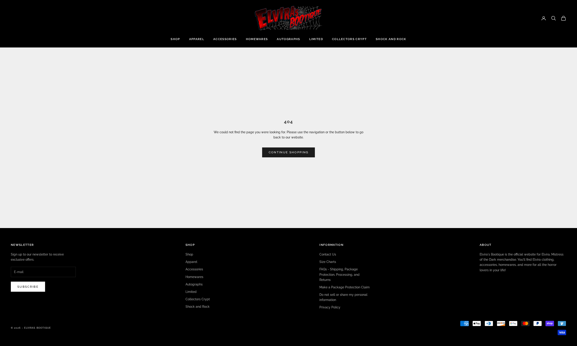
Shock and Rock (391, 39)
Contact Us (327, 254)
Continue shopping (289, 152)
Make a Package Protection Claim (344, 287)
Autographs (288, 39)
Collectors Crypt (349, 39)
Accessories (225, 39)
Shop (175, 39)
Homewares (257, 39)
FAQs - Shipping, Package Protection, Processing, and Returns (339, 274)
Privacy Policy (329, 307)
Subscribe (28, 286)
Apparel (196, 39)
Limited (316, 39)
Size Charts (327, 262)
